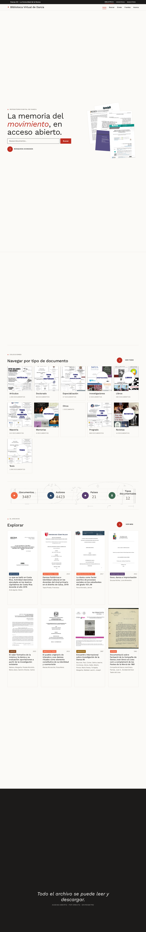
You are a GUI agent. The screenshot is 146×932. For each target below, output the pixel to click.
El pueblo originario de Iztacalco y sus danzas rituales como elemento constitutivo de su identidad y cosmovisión (56, 659)
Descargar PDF (15, 601)
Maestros (131, 2)
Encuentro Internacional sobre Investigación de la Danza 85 (87, 657)
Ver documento (15, 596)
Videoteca (120, 2)
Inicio (104, 7)
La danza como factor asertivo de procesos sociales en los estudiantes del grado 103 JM (88, 581)
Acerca (136, 7)
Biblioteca (109, 2)
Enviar (119, 7)
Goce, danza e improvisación (123, 577)
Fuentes (128, 7)
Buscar (111, 7)
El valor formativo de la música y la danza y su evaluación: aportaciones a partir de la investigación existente (21, 659)
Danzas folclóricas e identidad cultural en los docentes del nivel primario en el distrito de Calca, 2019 (55, 581)
